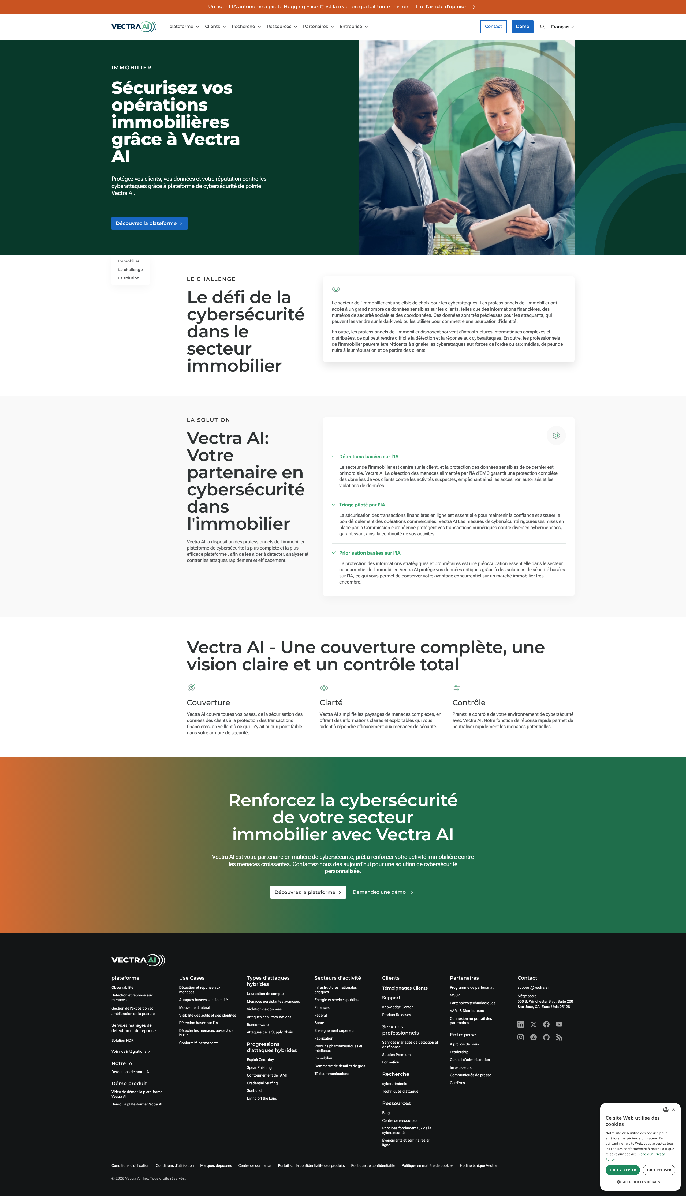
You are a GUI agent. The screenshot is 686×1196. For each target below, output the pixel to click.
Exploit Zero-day (260, 1060)
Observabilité (122, 988)
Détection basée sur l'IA (198, 1023)
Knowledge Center (397, 1007)
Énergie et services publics (337, 1000)
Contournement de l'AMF (267, 1075)
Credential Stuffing (262, 1083)
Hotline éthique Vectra (478, 1166)
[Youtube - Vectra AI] (559, 1024)
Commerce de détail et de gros (340, 1066)
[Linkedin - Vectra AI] (520, 1024)
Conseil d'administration (470, 1060)
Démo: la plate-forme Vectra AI (136, 1104)
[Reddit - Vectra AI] (533, 1037)
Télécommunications (332, 1074)
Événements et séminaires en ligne (406, 1142)
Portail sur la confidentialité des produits (311, 1166)
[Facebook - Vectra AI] (546, 1024)
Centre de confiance (254, 1166)
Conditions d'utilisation (130, 1166)
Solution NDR (122, 1041)
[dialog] (640, 1147)
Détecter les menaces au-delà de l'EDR (206, 1033)
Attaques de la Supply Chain (270, 1032)
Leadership (459, 1052)
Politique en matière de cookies (427, 1166)
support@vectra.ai (532, 988)
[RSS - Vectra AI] (559, 1037)
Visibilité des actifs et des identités (207, 1015)
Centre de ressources (399, 1121)
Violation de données (264, 1009)
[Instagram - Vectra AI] (520, 1037)
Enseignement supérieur (335, 1031)
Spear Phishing (259, 1068)
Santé (319, 1023)
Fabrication (324, 1038)
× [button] (673, 1110)
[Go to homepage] (133, 27)
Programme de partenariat (472, 988)
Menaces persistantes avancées (273, 1001)
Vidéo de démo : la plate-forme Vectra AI (136, 1094)
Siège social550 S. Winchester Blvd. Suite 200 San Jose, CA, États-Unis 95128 (545, 1001)
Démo (522, 26)
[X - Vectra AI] (533, 1024)
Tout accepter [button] (622, 1170)
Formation (390, 1062)
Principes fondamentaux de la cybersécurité (406, 1130)
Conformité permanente (199, 1043)
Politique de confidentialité (373, 1166)
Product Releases (396, 1015)
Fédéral (321, 1015)
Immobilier (323, 1058)
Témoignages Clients (405, 988)
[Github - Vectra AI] (546, 1037)
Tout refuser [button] (659, 1170)
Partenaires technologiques (472, 1003)
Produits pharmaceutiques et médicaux (338, 1048)
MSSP (455, 995)
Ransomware (258, 1025)
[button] (563, 27)
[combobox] (666, 1109)
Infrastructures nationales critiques (336, 990)
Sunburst (254, 1091)
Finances (322, 1008)
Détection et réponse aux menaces (132, 997)
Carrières (457, 1083)
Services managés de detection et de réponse (133, 1028)
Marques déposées (216, 1166)
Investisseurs (461, 1068)
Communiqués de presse (470, 1075)
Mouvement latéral (194, 1008)
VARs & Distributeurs (467, 1011)
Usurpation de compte (265, 994)
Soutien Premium (396, 1055)
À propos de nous (464, 1044)
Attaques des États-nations (269, 1017)
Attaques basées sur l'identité (203, 1000)
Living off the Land (262, 1098)
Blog (386, 1113)
